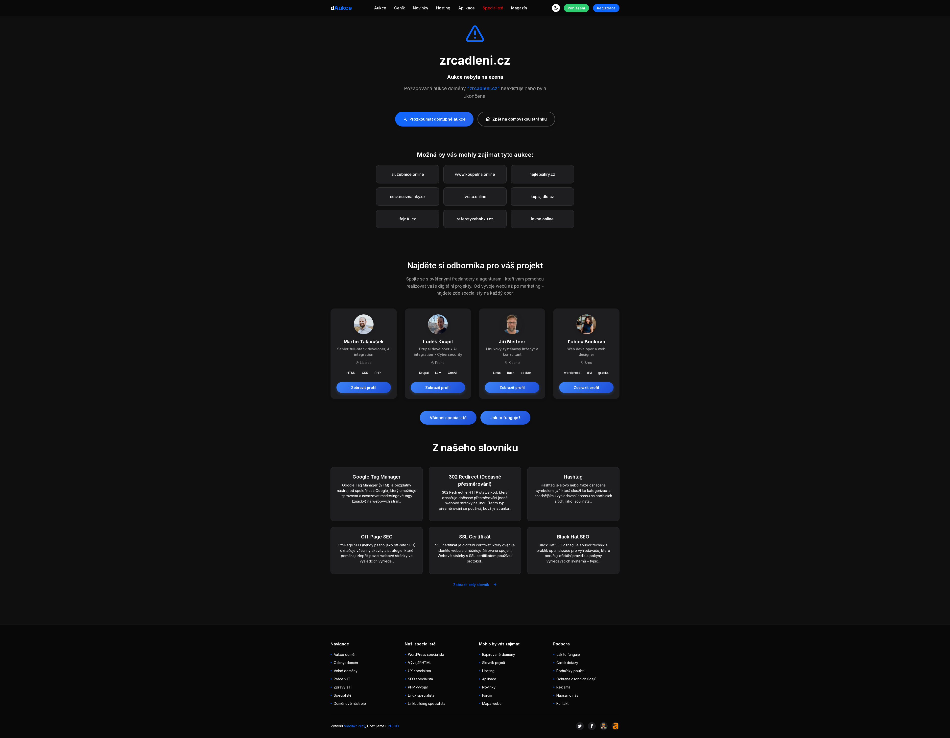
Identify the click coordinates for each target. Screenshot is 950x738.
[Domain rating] (615, 726)
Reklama (563, 687)
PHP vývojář (418, 687)
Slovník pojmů (493, 663)
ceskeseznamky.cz (408, 196)
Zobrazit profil (363, 387)
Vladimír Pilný (354, 726)
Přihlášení (576, 8)
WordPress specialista (426, 654)
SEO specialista (420, 679)
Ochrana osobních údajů (576, 679)
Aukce (380, 7)
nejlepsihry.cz (542, 174)
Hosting (443, 7)
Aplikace (466, 7)
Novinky (420, 7)
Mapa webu (491, 703)
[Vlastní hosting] (604, 726)
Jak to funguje (568, 654)
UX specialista (419, 671)
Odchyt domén (346, 663)
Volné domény (345, 671)
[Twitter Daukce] (580, 726)
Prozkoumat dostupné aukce (437, 119)
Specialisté (493, 7)
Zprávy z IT (343, 687)
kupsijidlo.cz (542, 196)
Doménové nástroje (350, 703)
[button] (556, 8)
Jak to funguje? (505, 417)
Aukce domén (345, 654)
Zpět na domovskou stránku (519, 119)
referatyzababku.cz (475, 218)
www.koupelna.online (475, 174)
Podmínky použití (570, 671)
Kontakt (562, 703)
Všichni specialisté (448, 417)
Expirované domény (498, 654)
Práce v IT (342, 679)
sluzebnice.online (407, 174)
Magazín (519, 7)
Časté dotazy (567, 663)
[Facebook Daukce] (592, 726)
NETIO (393, 726)
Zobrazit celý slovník (471, 585)
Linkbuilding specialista (426, 703)
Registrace (606, 8)
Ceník (399, 7)
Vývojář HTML (419, 663)
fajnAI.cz (408, 218)
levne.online (542, 218)
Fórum (487, 695)
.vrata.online (475, 196)
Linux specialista (421, 695)
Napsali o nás (567, 695)
